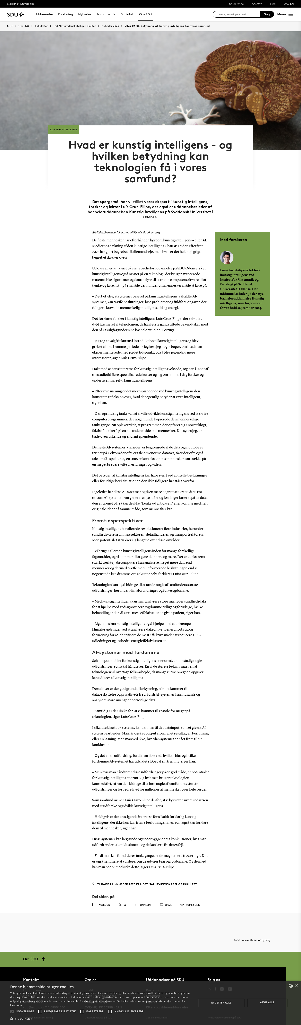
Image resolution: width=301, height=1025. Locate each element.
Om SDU (145, 14)
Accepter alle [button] (221, 1002)
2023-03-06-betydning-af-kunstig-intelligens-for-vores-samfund (167, 26)
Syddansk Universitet (20, 3)
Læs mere (16, 1005)
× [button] (296, 985)
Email (168, 904)
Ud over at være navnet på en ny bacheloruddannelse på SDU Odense (144, 268)
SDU (9, 26)
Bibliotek (127, 14)
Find (273, 4)
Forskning (65, 14)
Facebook (104, 904)
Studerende (236, 4)
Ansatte (257, 4)
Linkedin (145, 904)
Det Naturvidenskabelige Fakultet (75, 26)
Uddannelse (43, 14)
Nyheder (84, 14)
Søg (267, 14)
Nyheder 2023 (110, 26)
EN (292, 3)
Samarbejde (105, 14)
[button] (12, 1011)
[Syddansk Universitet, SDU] (15, 14)
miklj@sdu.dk (137, 232)
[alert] (150, 1003)
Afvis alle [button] (267, 1002)
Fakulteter (41, 26)
